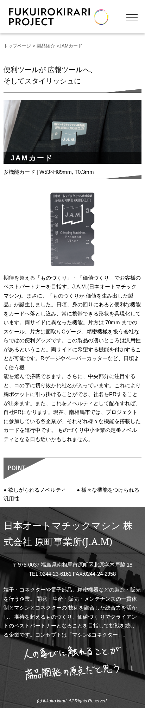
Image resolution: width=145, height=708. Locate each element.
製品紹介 (46, 46)
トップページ (17, 46)
